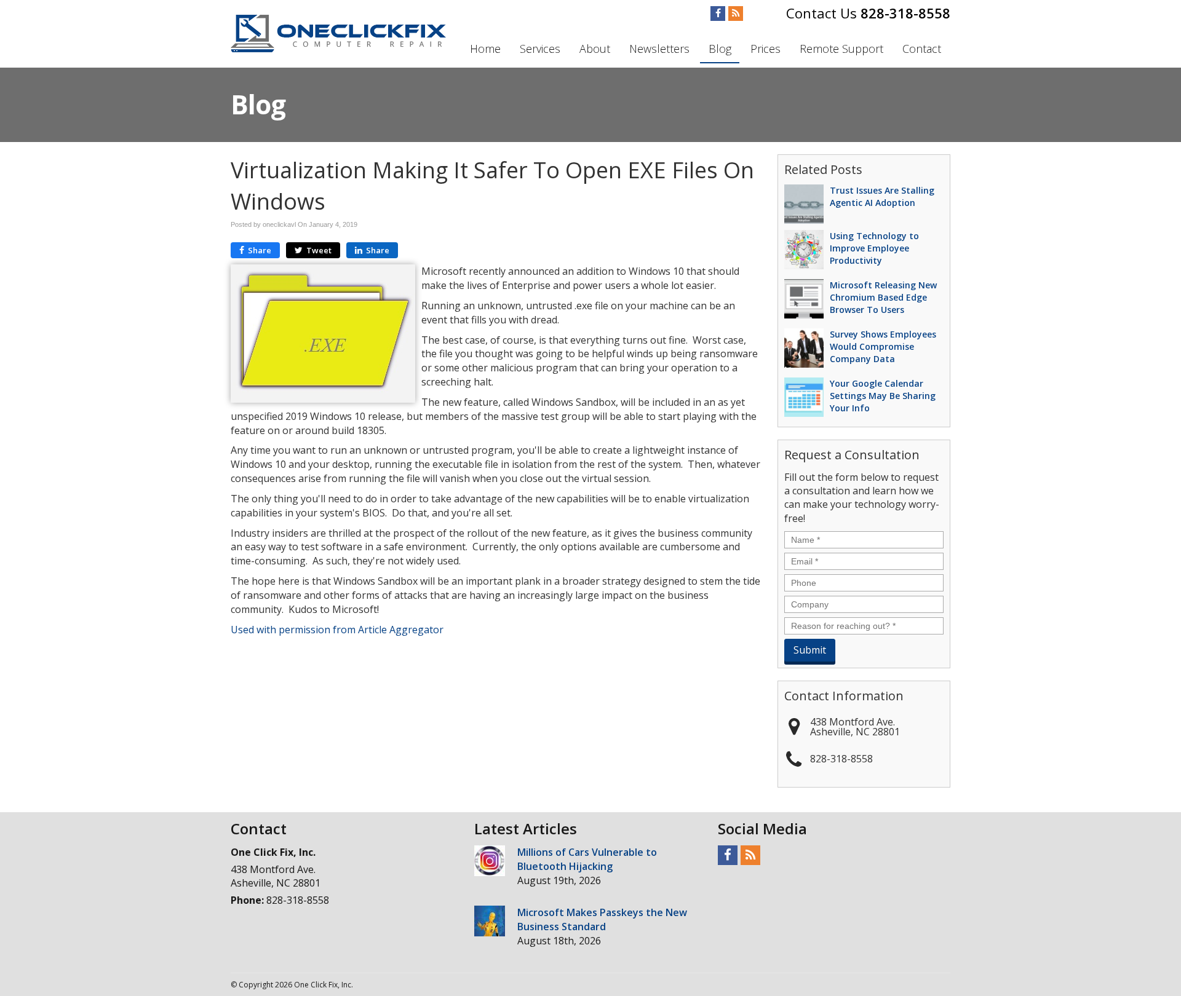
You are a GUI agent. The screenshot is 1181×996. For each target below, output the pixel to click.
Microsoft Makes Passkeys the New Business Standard (602, 919)
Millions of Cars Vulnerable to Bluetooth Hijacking (587, 859)
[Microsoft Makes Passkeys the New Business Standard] (489, 921)
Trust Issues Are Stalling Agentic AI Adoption (882, 196)
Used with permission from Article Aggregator (337, 629)
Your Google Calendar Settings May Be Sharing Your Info (883, 395)
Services (540, 48)
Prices (765, 48)
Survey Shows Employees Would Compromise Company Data (883, 346)
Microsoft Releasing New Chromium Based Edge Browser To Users (883, 297)
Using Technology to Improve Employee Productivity (874, 248)
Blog (720, 48)
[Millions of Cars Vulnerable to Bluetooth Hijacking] (489, 860)
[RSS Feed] (735, 13)
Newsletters (659, 48)
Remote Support (841, 48)
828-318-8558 (905, 13)
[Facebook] (717, 13)
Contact (921, 48)
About (594, 48)
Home (485, 48)
